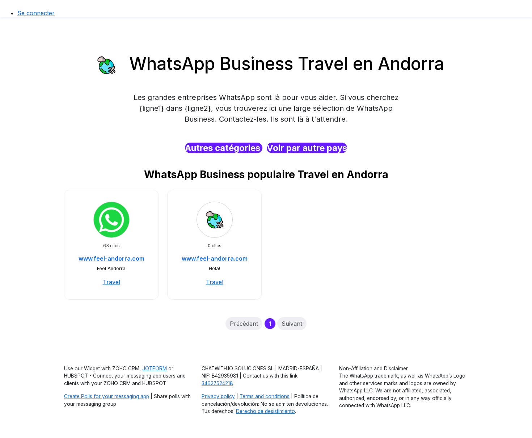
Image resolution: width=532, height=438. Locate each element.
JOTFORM (154, 368)
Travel (111, 282)
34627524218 (217, 383)
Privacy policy (218, 396)
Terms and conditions (265, 396)
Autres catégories (223, 148)
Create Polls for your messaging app (106, 396)
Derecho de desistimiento (265, 411)
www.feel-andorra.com (111, 258)
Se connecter (36, 13)
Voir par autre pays (307, 148)
